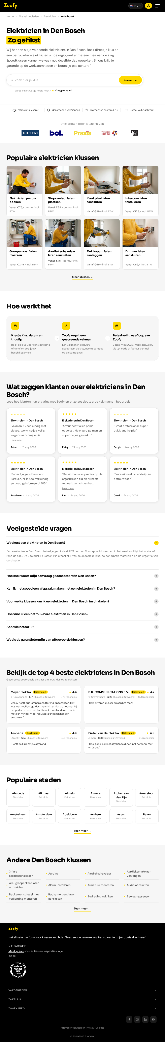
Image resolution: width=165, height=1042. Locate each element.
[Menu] (157, 5)
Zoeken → (130, 80)
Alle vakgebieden (29, 16)
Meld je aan (16, 951)
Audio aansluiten (138, 885)
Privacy (90, 1027)
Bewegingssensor (138, 896)
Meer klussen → (82, 277)
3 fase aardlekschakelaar (21, 874)
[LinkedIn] (145, 1019)
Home (10, 16)
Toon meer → (82, 830)
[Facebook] (129, 1019)
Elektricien (49, 16)
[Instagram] (137, 1019)
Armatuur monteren (101, 885)
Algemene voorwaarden (73, 1027)
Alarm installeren (59, 885)
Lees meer (17, 440)
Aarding (53, 873)
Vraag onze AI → (65, 90)
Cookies (100, 1027)
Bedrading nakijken (100, 896)
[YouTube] (153, 1019)
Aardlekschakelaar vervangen (139, 874)
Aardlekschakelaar (99, 873)
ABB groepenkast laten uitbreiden (24, 885)
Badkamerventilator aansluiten (61, 896)
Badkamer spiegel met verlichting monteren (24, 896)
